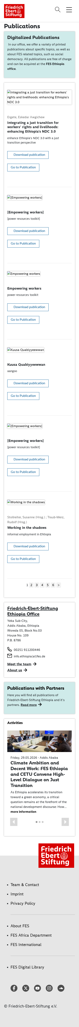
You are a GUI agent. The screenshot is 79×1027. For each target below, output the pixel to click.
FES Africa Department (31, 935)
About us (14, 670)
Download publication (29, 154)
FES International (26, 944)
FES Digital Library (27, 967)
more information (23, 812)
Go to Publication (23, 167)
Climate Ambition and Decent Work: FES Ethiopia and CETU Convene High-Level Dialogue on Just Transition (39, 774)
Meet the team (19, 664)
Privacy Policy (23, 903)
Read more (29, 705)
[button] (13, 822)
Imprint (17, 894)
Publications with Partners (35, 688)
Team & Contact (25, 884)
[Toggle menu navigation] (69, 9)
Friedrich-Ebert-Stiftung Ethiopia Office (32, 611)
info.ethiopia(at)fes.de (29, 656)
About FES (20, 925)
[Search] (58, 9)
